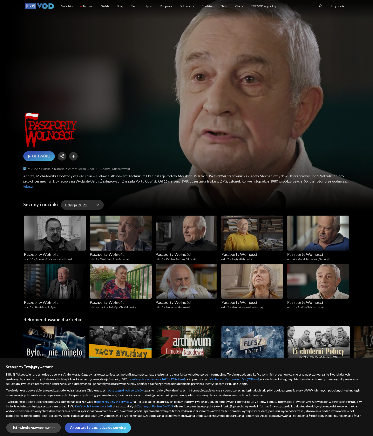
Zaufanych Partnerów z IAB (93, 406)
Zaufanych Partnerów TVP (155, 406)
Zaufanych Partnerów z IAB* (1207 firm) (157, 379)
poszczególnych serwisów (126, 390)
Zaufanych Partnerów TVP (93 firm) (234, 379)
